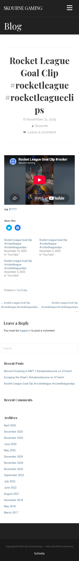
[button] (69, 8)
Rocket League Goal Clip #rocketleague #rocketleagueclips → (59, 307)
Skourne (41, 126)
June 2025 (10, 444)
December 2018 (13, 500)
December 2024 (13, 456)
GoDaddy (39, 553)
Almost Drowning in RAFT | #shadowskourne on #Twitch (38, 371)
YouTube (22, 290)
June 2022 (10, 487)
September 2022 (14, 475)
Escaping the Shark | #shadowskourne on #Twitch (34, 377)
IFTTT (13, 209)
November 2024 (13, 463)
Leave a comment (42, 132)
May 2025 (10, 450)
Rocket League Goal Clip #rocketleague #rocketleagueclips (18, 243)
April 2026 (10, 425)
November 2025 (13, 438)
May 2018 (10, 506)
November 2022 (13, 469)
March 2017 (11, 512)
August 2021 (11, 494)
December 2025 (13, 431)
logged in (25, 330)
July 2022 (9, 481)
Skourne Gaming (23, 8)
